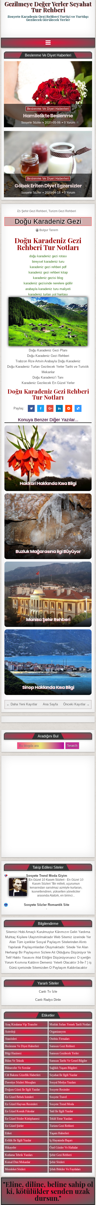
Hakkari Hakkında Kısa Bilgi (48, 483)
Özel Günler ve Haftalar (63, 1147)
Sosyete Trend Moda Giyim (46, 875)
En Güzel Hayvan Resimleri (21, 1104)
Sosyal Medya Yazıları (62, 1082)
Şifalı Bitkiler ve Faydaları (64, 1169)
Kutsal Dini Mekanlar (17, 1162)
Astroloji (10, 1031)
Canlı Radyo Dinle (48, 1000)
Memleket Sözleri (15, 1169)
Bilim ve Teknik (14, 1060)
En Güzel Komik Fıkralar (19, 1111)
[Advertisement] (48, 30)
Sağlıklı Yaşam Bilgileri (63, 1068)
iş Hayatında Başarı (60, 1140)
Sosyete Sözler (31, 122)
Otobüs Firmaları (59, 1039)
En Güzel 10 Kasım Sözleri (46, 879)
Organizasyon (57, 1031)
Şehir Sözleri (56, 1162)
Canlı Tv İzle (48, 991)
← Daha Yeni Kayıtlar (21, 704)
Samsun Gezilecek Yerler (64, 1053)
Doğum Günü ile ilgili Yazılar (22, 1089)
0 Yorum (69, 122)
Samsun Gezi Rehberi (62, 1046)
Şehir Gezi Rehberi (34, 211)
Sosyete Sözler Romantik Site (46, 905)
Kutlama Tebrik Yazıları (18, 1155)
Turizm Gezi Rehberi (62, 211)
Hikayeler (10, 1147)
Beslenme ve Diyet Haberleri (48, 108)
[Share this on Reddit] (68, 408)
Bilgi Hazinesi (13, 1053)
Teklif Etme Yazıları (60, 1118)
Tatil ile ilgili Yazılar (61, 1111)
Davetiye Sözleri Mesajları (20, 1082)
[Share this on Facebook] (40, 408)
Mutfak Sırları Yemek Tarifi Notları (70, 1024)
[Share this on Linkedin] (59, 408)
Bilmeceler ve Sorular (18, 1068)
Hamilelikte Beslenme (48, 115)
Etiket (8, 1133)
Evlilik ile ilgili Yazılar (18, 1140)
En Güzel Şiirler (14, 1126)
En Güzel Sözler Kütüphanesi (22, 1118)
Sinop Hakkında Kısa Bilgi (48, 687)
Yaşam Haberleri (59, 1133)
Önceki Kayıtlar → (76, 704)
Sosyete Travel (58, 1097)
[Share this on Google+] (50, 408)
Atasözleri (11, 1039)
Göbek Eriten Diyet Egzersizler (48, 185)
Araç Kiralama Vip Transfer (21, 1024)
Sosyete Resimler (59, 1089)
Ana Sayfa (50, 704)
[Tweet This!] (31, 408)
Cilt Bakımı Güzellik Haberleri (22, 1075)
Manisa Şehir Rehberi (48, 619)
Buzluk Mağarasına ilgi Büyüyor (48, 551)
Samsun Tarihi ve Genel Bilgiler (68, 1060)
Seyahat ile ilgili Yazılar (63, 1075)
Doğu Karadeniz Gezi (48, 221)
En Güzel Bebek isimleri (19, 1097)
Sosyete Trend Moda (61, 1104)
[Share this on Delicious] (78, 408)
